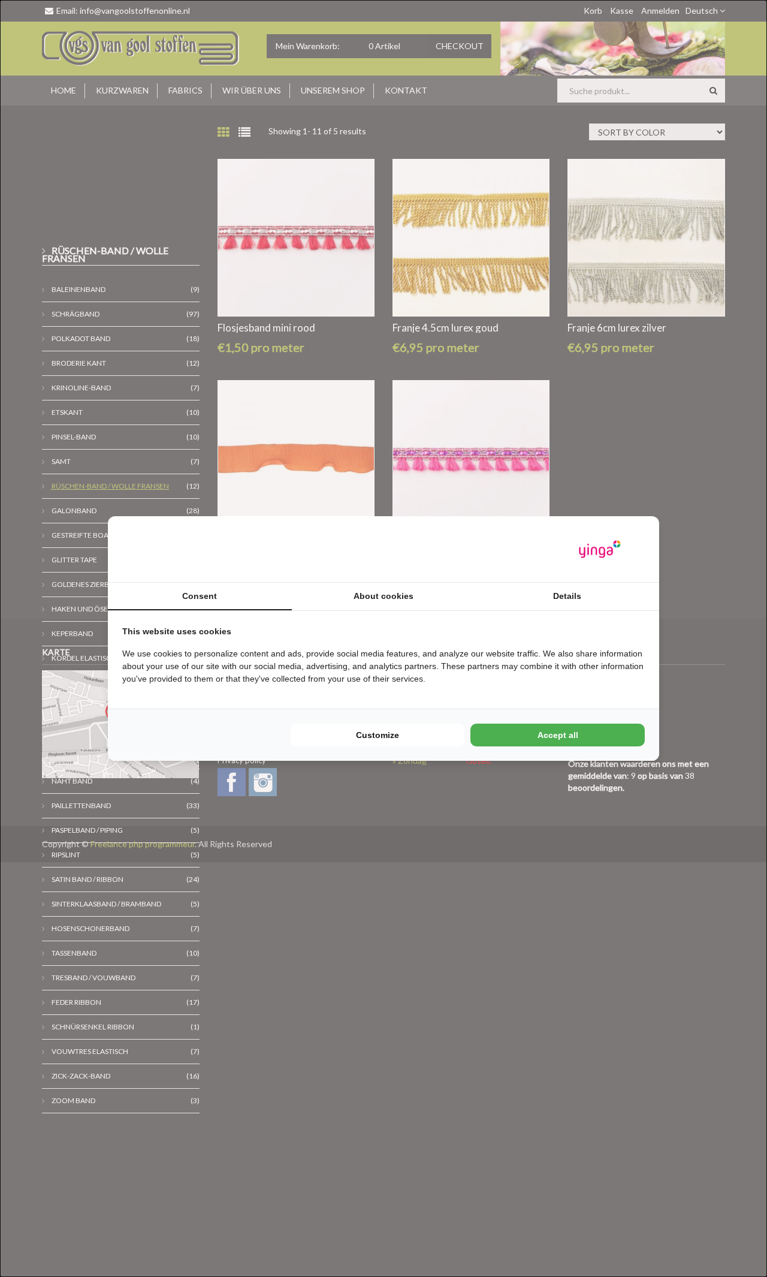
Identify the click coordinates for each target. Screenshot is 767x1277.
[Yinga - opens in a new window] (600, 549)
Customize (377, 735)
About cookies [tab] (383, 596)
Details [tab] (567, 596)
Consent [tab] (199, 596)
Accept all (557, 735)
